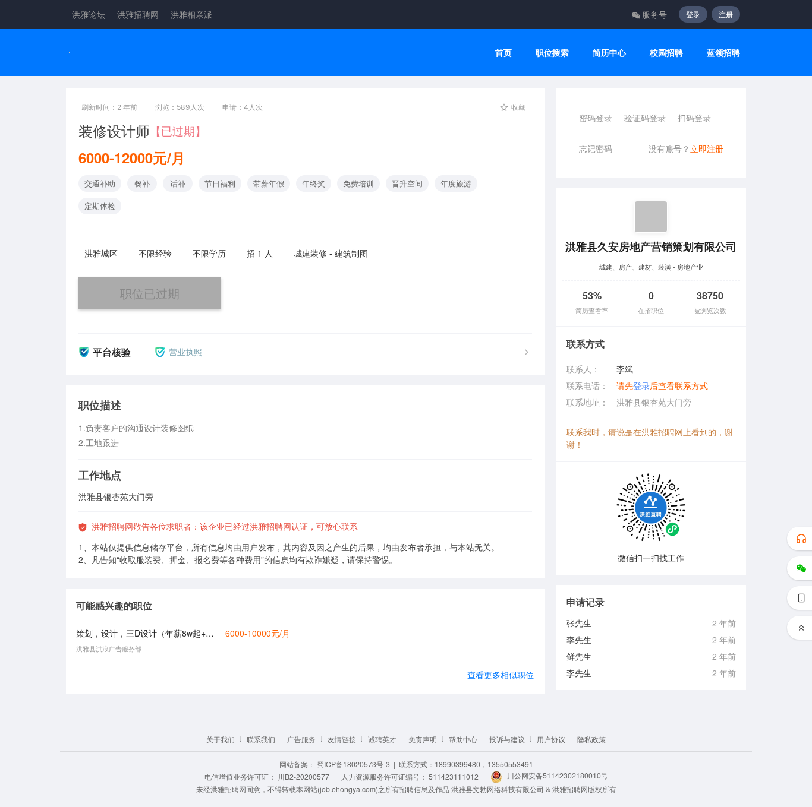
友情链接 (342, 739)
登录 (693, 14)
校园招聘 (666, 53)
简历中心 (609, 53)
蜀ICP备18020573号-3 (353, 764)
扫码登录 (694, 118)
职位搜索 (552, 53)
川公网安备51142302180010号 (557, 775)
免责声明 (422, 739)
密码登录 (595, 118)
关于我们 (220, 739)
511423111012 (454, 776)
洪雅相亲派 (191, 14)
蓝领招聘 (723, 53)
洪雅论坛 (88, 14)
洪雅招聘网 (138, 14)
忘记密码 (595, 148)
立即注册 (706, 148)
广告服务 (301, 739)
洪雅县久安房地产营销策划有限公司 (651, 246)
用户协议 (551, 739)
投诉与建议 (507, 739)
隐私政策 (591, 739)
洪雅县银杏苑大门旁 (653, 402)
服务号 (654, 14)
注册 (726, 14)
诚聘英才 (382, 739)
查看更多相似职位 (500, 675)
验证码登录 (645, 118)
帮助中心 (463, 739)
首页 (503, 53)
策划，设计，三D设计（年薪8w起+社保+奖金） (147, 633)
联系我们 (261, 739)
